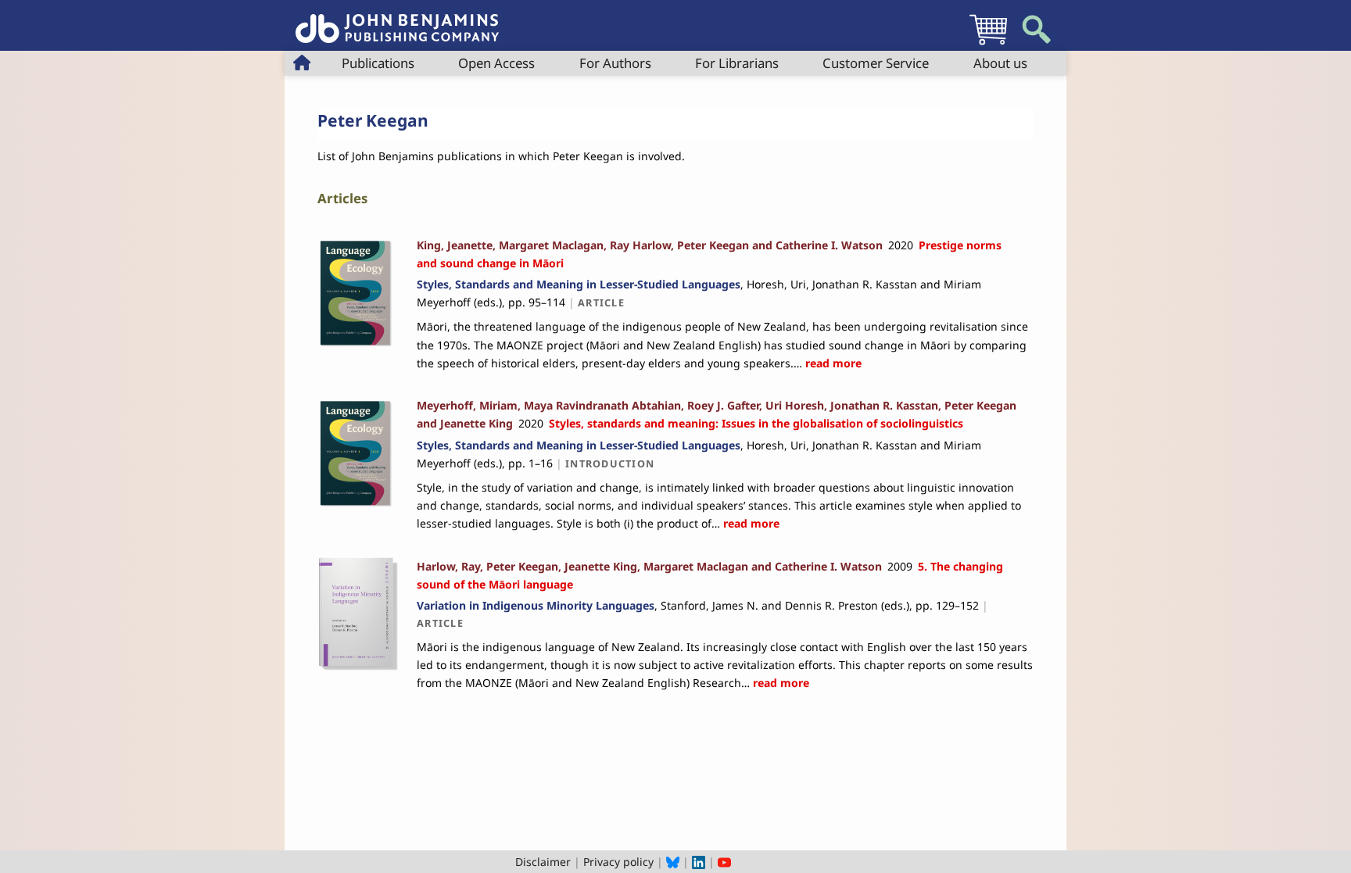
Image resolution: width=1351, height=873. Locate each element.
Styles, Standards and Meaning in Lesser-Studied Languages (578, 284)
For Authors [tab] (615, 63)
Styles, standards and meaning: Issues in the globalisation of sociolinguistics (756, 423)
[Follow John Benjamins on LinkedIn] (698, 861)
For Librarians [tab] (737, 63)
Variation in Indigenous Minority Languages (535, 605)
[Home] (397, 20)
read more (832, 363)
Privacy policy (618, 861)
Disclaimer (543, 861)
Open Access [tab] (496, 63)
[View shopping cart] (988, 44)
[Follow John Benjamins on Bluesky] (672, 861)
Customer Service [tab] (875, 63)
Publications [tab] (378, 63)
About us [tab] (1000, 63)
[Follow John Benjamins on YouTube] (724, 861)
